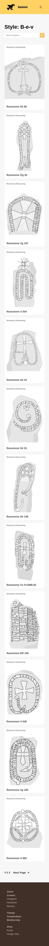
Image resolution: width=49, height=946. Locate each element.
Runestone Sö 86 (17, 106)
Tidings (11, 913)
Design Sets (13, 934)
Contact (11, 895)
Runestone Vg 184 (17, 790)
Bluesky (11, 906)
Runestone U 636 (17, 721)
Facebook (12, 902)
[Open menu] (40, 7)
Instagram (12, 899)
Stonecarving (20, 47)
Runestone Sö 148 (17, 516)
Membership (13, 920)
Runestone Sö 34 (17, 380)
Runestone (10, 47)
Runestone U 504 (17, 311)
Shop (9, 926)
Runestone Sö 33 (17, 448)
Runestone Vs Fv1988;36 (21, 585)
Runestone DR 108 (18, 653)
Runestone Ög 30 (17, 175)
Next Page (21, 872)
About (10, 891)
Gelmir (23, 7)
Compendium (14, 916)
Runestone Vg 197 (17, 243)
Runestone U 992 (17, 858)
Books (10, 930)
